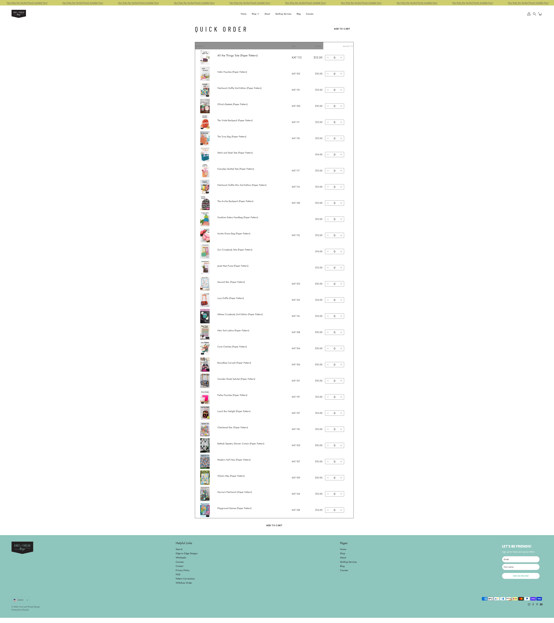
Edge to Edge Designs (186, 553)
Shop (254, 13)
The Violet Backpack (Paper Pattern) (235, 120)
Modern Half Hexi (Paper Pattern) (234, 459)
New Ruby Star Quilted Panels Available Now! (27, 2)
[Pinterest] (537, 604)
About (267, 13)
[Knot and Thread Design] (19, 14)
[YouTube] (541, 604)
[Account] (529, 14)
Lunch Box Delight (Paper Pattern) (233, 411)
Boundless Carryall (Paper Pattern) (234, 362)
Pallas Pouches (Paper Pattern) (232, 395)
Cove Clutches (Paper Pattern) (232, 346)
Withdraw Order (184, 582)
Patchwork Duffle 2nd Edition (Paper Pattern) (239, 88)
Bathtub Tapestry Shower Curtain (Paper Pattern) (240, 443)
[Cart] (540, 14)
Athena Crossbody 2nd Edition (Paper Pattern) (240, 314)
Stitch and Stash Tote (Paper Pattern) (235, 152)
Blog (299, 13)
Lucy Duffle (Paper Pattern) (230, 298)
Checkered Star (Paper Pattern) (232, 427)
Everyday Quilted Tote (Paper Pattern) (235, 169)
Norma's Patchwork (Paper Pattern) (234, 492)
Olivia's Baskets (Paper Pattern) (232, 104)
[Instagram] (529, 604)
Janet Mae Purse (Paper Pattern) (232, 265)
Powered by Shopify (20, 609)
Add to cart (274, 525)
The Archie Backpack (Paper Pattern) (235, 201)
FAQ (178, 574)
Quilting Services (283, 13)
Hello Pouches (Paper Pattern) (232, 72)
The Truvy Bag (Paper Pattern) (231, 136)
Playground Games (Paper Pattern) (234, 508)
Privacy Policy (182, 570)
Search (179, 549)
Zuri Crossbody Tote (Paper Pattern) (234, 249)
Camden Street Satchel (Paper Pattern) (236, 379)
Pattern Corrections (185, 578)
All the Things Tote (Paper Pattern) (237, 55)
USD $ (20, 600)
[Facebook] (533, 604)
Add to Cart (342, 28)
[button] (534, 14)
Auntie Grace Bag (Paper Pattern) (233, 233)
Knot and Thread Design (29, 606)
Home (243, 13)
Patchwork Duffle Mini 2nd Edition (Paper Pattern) (241, 185)
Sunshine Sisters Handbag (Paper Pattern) (237, 217)
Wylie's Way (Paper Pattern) (231, 476)
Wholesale (181, 557)
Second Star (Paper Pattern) (231, 282)
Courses (309, 13)
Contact (179, 566)
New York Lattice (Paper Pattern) (233, 330)
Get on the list (521, 575)
